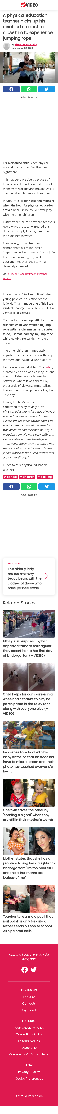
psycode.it (29, 1010)
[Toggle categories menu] (5, 5)
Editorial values (29, 1041)
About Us (29, 997)
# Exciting (44, 477)
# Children (27, 477)
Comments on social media (29, 1054)
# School (10, 477)
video (48, 367)
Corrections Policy (29, 1034)
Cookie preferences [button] (29, 1078)
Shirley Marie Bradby (26, 44)
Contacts (29, 1004)
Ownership (29, 1048)
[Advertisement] (29, 127)
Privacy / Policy (29, 1072)
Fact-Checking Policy (29, 1028)
